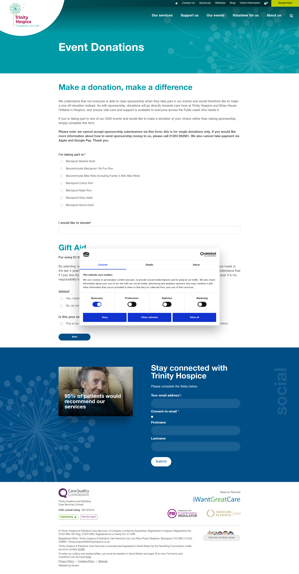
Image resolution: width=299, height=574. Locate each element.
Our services (162, 15)
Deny (105, 317)
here (88, 557)
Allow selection (149, 317)
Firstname (158, 422)
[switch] (132, 304)
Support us (190, 15)
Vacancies (205, 3)
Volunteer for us (246, 15)
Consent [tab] (102, 264)
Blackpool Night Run (79, 190)
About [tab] (196, 264)
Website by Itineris (69, 566)
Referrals (220, 3)
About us (274, 15)
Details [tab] (149, 264)
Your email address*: (166, 395)
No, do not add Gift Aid (80, 306)
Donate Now (285, 3)
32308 (81, 550)
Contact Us (188, 3)
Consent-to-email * (165, 411)
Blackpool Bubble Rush (80, 161)
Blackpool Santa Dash (80, 205)
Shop (232, 3)
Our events (216, 15)
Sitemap (102, 561)
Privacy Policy (66, 561)
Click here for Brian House (222, 538)
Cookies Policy (86, 561)
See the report (89, 517)
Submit (161, 461)
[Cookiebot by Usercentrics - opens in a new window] (202, 254)
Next (74, 337)
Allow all (194, 317)
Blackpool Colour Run (79, 183)
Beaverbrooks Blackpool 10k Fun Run (89, 168)
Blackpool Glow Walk (79, 198)
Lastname (158, 438)
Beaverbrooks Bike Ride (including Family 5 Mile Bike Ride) (103, 176)
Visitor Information (250, 3)
